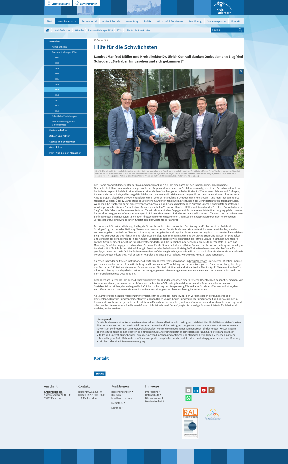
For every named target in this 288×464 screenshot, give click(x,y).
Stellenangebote (216, 21)
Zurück (100, 373)
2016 (57, 105)
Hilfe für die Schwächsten (138, 30)
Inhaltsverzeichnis (121, 398)
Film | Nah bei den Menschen (65, 152)
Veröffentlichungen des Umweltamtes (63, 123)
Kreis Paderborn (67, 21)
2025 (57, 57)
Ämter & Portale (111, 21)
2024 (57, 63)
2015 (57, 111)
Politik (147, 21)
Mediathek (117, 402)
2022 (57, 73)
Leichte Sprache (61, 3)
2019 (119, 30)
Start (49, 21)
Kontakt (235, 21)
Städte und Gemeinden (62, 141)
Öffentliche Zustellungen (64, 116)
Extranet (116, 407)
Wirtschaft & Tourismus (170, 21)
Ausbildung (195, 21)
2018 (57, 95)
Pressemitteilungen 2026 (100, 30)
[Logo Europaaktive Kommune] (213, 414)
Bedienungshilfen (121, 391)
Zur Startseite (47, 30)
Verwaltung (132, 21)
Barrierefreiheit (88, 3)
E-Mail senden (89, 398)
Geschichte (55, 147)
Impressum (151, 391)
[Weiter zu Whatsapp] (213, 398)
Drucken (116, 394)
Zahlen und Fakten (59, 136)
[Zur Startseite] (227, 7)
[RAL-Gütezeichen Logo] (190, 423)
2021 (57, 79)
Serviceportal (89, 21)
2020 (57, 84)
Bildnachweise (153, 398)
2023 (57, 68)
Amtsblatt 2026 (59, 47)
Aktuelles (79, 30)
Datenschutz (152, 394)
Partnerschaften (58, 130)
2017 (57, 100)
